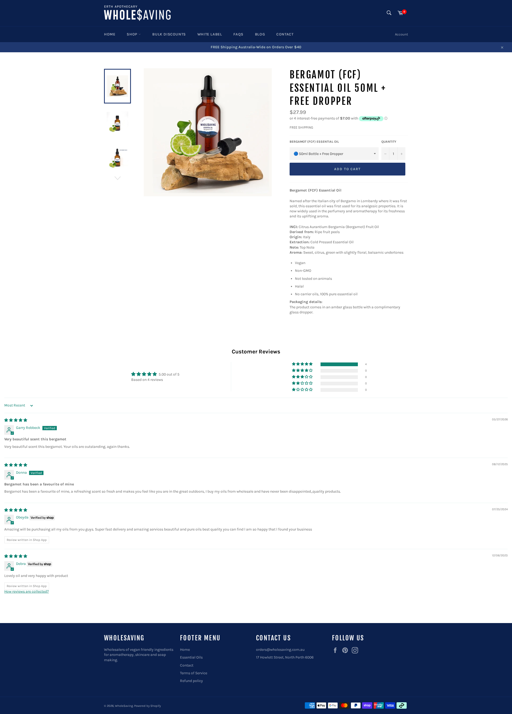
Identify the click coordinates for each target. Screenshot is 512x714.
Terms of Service (193, 673)
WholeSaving (124, 706)
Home (185, 649)
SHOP (132, 34)
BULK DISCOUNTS (169, 34)
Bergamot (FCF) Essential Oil (314, 141)
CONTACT (284, 34)
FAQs (238, 34)
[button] (302, 364)
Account (401, 34)
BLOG (260, 34)
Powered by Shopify (147, 706)
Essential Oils (191, 657)
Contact (186, 665)
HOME (109, 34)
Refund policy (191, 681)
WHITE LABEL (209, 34)
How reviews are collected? (26, 591)
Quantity (388, 141)
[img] (15, 420)
